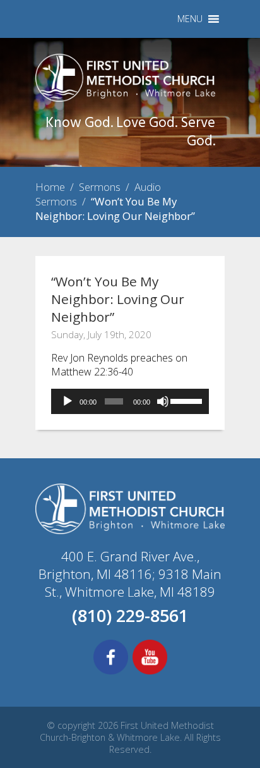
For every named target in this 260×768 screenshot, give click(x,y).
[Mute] (163, 401)
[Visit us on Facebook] (111, 672)
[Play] (67, 401)
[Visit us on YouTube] (150, 672)
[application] (130, 401)
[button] (190, 19)
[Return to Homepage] (125, 98)
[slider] (186, 400)
